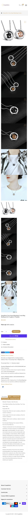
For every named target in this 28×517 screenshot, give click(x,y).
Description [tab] (4, 396)
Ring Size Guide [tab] (5, 398)
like (3, 352)
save (12, 352)
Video (10, 396)
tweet (8, 352)
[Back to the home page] (1, 13)
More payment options (11, 339)
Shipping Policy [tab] (16, 396)
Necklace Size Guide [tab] (14, 398)
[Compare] (4, 342)
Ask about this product (8, 347)
